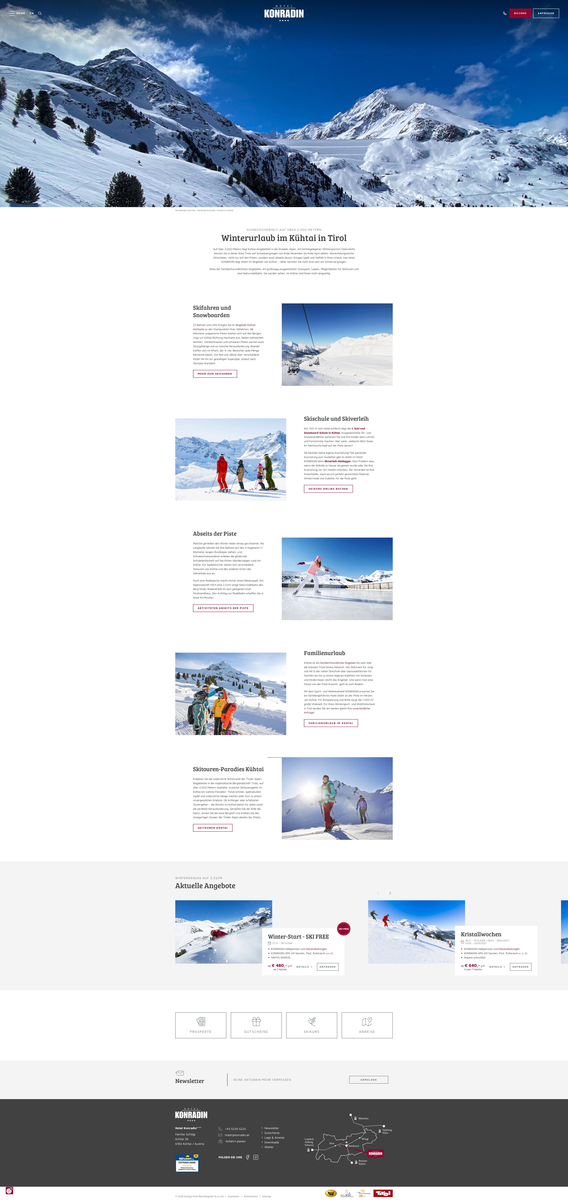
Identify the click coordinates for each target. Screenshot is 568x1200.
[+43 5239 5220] (505, 13)
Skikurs (312, 1032)
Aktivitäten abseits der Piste (223, 608)
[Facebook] (247, 1157)
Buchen (520, 13)
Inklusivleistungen (316, 948)
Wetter (269, 1147)
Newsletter (271, 1128)
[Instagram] (255, 1157)
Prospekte (201, 1032)
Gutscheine (256, 1032)
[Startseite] (284, 13)
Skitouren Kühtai (213, 827)
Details (303, 966)
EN (32, 13)
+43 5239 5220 (235, 1128)
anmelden (368, 1079)
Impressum (233, 1196)
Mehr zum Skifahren (215, 373)
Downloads (271, 1142)
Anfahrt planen (235, 1141)
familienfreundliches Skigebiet (338, 662)
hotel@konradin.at (237, 1135)
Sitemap (266, 1196)
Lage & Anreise (274, 1137)
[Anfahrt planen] (349, 1144)
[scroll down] (284, 201)
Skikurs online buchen (328, 488)
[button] (390, 893)
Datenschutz (250, 1196)
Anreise (367, 1032)
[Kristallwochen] (416, 932)
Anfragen (546, 13)
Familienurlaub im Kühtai (331, 723)
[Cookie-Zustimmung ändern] (9, 1190)
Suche (40, 13)
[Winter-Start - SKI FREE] (223, 932)
